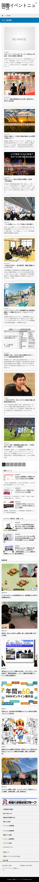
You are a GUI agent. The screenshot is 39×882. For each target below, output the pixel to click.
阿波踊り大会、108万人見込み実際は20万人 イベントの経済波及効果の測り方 (19, 356)
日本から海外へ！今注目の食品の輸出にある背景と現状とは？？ (19, 137)
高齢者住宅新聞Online (9, 817)
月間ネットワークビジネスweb (11, 856)
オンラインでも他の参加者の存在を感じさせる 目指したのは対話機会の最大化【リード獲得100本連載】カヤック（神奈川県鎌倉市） (19, 527)
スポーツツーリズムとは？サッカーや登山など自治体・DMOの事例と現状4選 (19, 55)
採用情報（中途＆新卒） (26, 865)
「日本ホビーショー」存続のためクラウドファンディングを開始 (24, 491)
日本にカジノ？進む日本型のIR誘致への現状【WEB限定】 (18, 180)
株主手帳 (5, 860)
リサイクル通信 (7, 843)
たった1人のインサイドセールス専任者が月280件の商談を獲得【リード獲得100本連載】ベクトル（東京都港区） (19, 539)
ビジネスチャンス (8, 847)
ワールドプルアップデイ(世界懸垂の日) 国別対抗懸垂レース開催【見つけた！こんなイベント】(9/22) (19, 312)
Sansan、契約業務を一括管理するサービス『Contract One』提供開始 (25, 477)
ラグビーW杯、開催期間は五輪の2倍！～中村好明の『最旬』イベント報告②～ (19, 446)
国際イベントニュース (18, 879)
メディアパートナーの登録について (10, 869)
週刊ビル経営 (6, 821)
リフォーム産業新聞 (8, 839)
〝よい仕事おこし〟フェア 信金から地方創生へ (19, 224)
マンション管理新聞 (8, 825)
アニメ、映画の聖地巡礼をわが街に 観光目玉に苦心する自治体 (19, 100)
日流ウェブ (6, 852)
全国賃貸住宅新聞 (8, 809)
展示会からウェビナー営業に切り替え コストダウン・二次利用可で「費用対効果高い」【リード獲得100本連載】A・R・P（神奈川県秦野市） (19, 550)
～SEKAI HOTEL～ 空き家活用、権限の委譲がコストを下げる (19, 266)
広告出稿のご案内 (7, 865)
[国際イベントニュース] (19, 7)
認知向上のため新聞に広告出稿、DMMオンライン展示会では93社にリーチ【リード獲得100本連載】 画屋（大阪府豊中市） (19, 751)
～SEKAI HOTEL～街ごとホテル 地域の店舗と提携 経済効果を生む (19, 401)
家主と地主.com (7, 813)
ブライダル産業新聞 (8, 830)
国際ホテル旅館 (7, 835)
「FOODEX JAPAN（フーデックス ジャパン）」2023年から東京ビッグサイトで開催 (25, 505)
